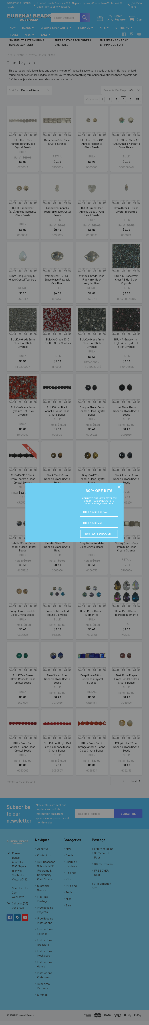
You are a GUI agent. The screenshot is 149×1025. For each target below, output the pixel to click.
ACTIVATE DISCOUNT (99, 533)
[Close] (119, 487)
